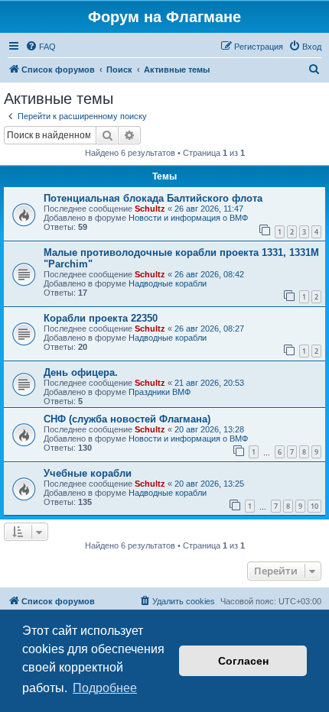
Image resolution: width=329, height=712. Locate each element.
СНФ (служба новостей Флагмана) (127, 419)
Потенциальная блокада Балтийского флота (153, 198)
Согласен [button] (243, 661)
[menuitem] (40, 46)
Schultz (150, 208)
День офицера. (81, 372)
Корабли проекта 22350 (101, 318)
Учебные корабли (88, 473)
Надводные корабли (168, 283)
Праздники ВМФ (160, 391)
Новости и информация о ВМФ (188, 217)
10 (314, 506)
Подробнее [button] (105, 687)
